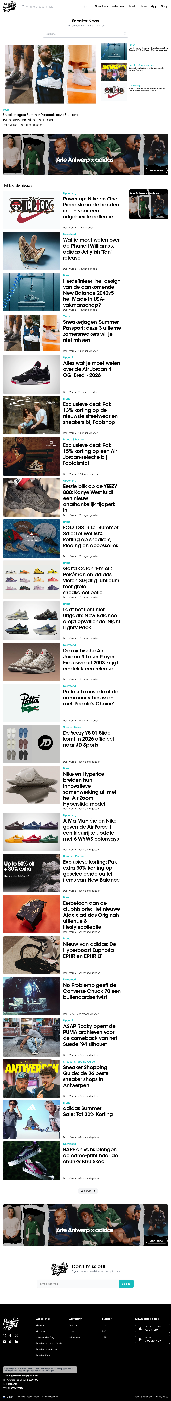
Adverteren (75, 1337)
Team (6, 109)
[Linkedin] (16, 1341)
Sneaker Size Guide (46, 1349)
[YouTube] (4, 1341)
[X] (16, 1335)
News (143, 6)
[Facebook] (10, 1335)
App (154, 6)
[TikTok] (10, 1341)
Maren (13, 124)
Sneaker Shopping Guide (49, 1343)
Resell (131, 6)
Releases (118, 6)
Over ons (74, 1325)
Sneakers (101, 6)
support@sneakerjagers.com (23, 1376)
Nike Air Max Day (45, 1337)
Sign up (126, 1283)
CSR (104, 1337)
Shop (164, 6)
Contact (106, 1325)
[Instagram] (4, 1335)
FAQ (104, 1331)
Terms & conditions (143, 1396)
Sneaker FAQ (43, 1355)
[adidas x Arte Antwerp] (85, 154)
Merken (40, 1325)
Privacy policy (161, 1396)
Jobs (71, 1331)
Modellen (41, 1331)
